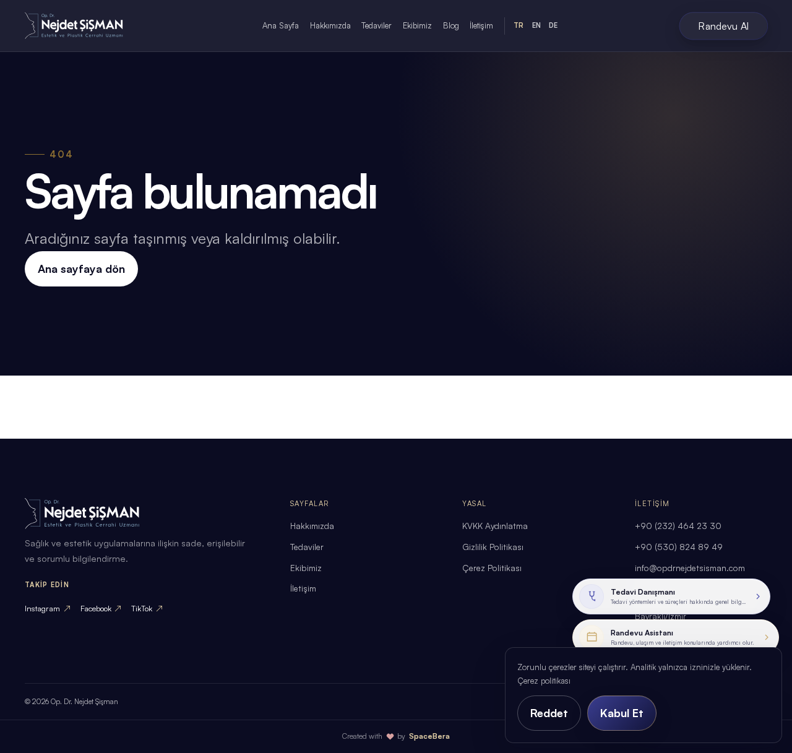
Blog (451, 25)
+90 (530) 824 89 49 (679, 546)
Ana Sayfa (280, 25)
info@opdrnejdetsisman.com (690, 567)
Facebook (101, 608)
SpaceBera (429, 736)
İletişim (481, 25)
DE (553, 25)
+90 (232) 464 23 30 (678, 525)
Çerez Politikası (492, 567)
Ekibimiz (417, 25)
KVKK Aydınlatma (495, 525)
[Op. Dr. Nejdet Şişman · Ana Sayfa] (84, 25)
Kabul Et (622, 713)
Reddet (549, 713)
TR (518, 25)
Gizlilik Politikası (492, 546)
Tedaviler (376, 25)
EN (536, 25)
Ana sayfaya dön (81, 268)
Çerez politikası (543, 681)
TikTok (147, 608)
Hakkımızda (330, 25)
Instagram (48, 608)
